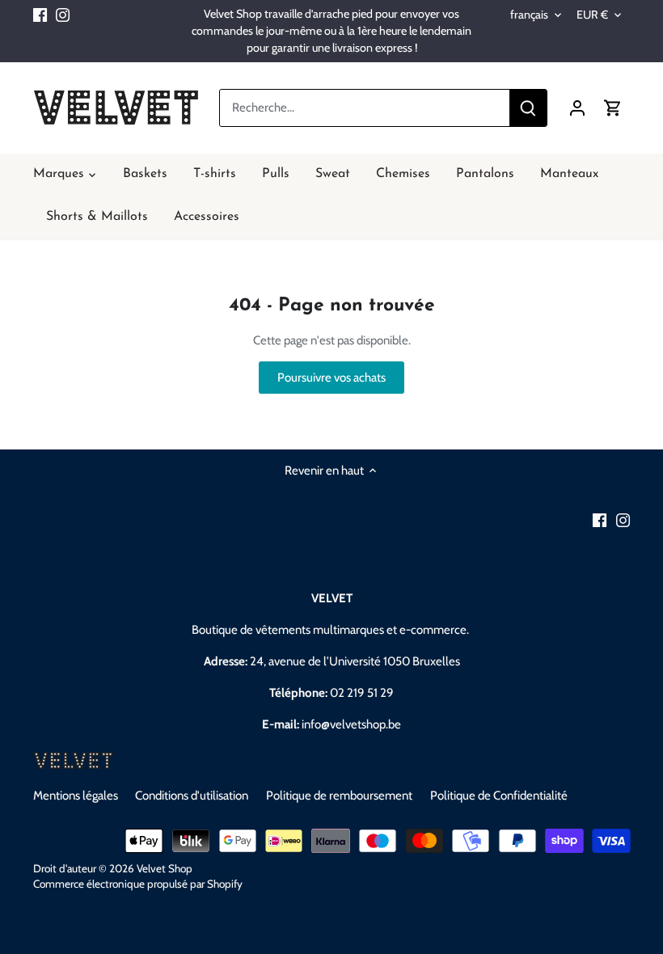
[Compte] (577, 108)
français (529, 15)
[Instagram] (63, 14)
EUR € (592, 15)
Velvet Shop (164, 868)
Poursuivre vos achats (331, 377)
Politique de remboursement (339, 795)
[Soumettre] (528, 108)
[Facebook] (40, 14)
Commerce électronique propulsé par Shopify (138, 883)
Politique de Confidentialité (499, 795)
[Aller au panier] (613, 108)
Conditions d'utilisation (191, 795)
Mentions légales (75, 795)
